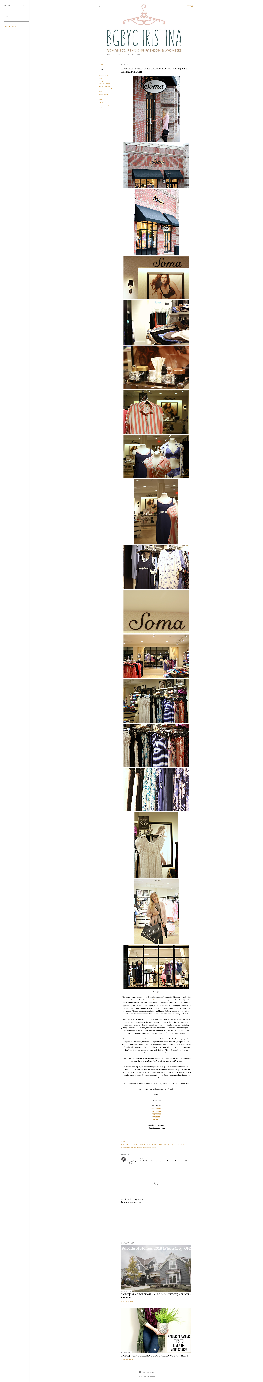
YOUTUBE (156, 1120)
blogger (101, 73)
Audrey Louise (132, 1158)
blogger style (103, 76)
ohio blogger (103, 94)
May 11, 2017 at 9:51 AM (145, 1158)
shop (100, 99)
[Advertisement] (156, 1222)
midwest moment (105, 89)
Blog (108, 55)
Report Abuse (10, 27)
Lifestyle (136, 55)
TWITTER (156, 1117)
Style (128, 55)
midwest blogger (105, 86)
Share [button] (101, 65)
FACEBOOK (156, 1111)
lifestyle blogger (104, 84)
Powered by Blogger (148, 1372)
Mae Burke (151, 1376)
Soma (155, 1000)
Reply (129, 1166)
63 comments (130, 1359)
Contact (121, 55)
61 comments (130, 1301)
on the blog (103, 97)
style (100, 107)
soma (101, 102)
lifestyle (101, 81)
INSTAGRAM (156, 1108)
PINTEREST (156, 1114)
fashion (101, 78)
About (114, 55)
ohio (100, 92)
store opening (104, 105)
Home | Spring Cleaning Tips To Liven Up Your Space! (155, 1355)
